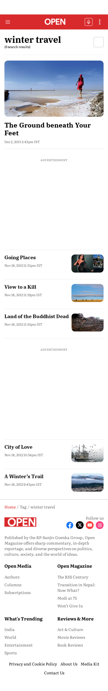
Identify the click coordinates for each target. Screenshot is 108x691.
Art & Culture (70, 629)
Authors (11, 577)
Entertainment (18, 645)
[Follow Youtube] (90, 525)
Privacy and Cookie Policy (33, 664)
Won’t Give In (70, 605)
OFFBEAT (88, 22)
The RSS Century (72, 577)
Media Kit (90, 664)
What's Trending (23, 618)
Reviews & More (75, 618)
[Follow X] (80, 525)
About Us (68, 664)
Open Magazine (74, 565)
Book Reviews (70, 645)
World (10, 637)
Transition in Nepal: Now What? (76, 587)
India (9, 629)
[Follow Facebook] (70, 525)
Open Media (17, 565)
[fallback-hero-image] (54, 88)
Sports (10, 652)
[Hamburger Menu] (7, 22)
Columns (12, 584)
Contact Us (54, 672)
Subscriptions (17, 592)
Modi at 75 (67, 598)
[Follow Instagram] (100, 525)
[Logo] (54, 22)
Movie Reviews (71, 637)
